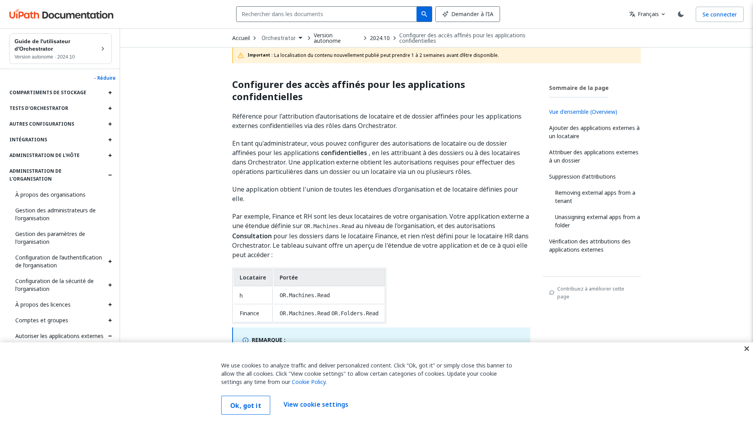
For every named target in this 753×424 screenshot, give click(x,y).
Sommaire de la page (579, 88)
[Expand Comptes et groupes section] (110, 320)
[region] (376, 383)
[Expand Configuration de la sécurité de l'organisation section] (110, 285)
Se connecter (719, 14)
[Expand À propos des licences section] (110, 304)
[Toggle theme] (680, 14)
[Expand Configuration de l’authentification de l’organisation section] (110, 261)
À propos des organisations (50, 194)
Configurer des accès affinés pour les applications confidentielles (462, 38)
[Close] (746, 348)
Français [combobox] (644, 14)
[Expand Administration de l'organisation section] (110, 175)
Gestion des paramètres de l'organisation (50, 238)
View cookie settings (316, 404)
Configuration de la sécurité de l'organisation (54, 285)
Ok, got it (245, 405)
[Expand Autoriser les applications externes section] (110, 336)
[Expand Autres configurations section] (110, 124)
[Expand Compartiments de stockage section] (110, 92)
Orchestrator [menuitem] (279, 38)
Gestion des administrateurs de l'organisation (55, 214)
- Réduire (105, 78)
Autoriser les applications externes (59, 336)
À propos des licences (43, 304)
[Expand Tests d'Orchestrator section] (110, 108)
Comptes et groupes (41, 320)
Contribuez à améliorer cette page (590, 292)
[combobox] (328, 14)
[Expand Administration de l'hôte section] (110, 155)
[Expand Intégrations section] (110, 139)
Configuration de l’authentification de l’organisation (58, 261)
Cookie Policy (309, 382)
